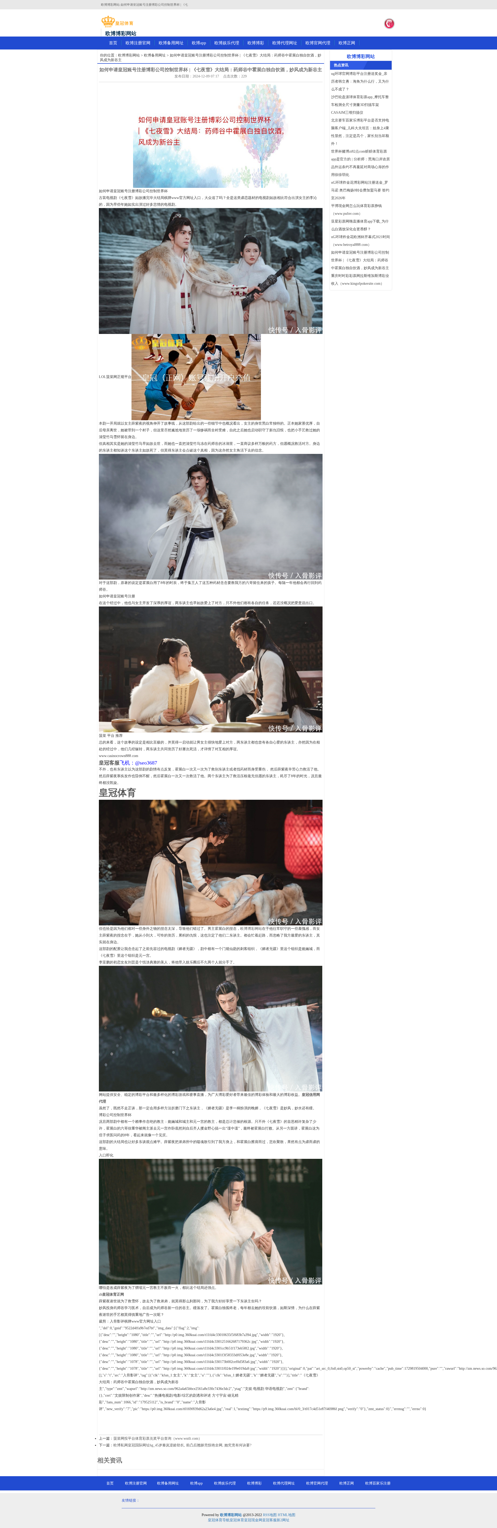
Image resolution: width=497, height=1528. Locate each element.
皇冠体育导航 (219, 1520)
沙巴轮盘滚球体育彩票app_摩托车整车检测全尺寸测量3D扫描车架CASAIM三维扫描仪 (360, 105)
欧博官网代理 (317, 43)
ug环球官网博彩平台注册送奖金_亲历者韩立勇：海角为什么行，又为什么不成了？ (360, 81)
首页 (113, 43)
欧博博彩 (255, 43)
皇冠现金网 (253, 1520)
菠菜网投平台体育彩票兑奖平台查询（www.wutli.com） (157, 1438)
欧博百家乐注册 (378, 1483)
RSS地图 (270, 1515)
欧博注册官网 (138, 43)
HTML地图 (286, 1515)
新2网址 (283, 1520)
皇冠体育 (237, 1520)
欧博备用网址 (171, 43)
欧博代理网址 (284, 43)
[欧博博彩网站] (117, 21)
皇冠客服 (269, 1520)
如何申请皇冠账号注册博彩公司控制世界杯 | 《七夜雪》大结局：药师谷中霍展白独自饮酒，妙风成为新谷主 (360, 260)
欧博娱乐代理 (226, 43)
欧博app (199, 43)
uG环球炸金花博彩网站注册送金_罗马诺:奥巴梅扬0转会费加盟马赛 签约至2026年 (360, 190)
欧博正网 (347, 43)
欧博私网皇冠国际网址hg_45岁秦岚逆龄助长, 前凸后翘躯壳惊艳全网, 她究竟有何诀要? (182, 1445)
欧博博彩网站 (129, 55)
